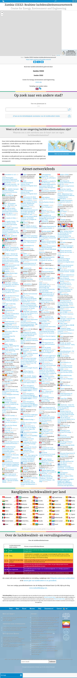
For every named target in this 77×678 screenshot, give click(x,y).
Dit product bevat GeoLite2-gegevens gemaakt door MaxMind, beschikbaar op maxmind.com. (45, 623)
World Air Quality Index (49, 597)
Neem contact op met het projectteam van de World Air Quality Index (15, 618)
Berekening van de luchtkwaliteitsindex (13, 638)
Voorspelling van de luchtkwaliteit (12, 640)
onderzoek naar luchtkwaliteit (14, 624)
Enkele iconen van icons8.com (39, 644)
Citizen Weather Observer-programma (41, 633)
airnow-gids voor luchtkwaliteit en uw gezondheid (40, 580)
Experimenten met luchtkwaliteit (12, 628)
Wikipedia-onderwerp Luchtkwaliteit (62, 578)
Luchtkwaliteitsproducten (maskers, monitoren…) (12, 642)
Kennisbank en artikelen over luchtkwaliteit (15, 627)
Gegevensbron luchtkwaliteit (10, 637)
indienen (52, 662)
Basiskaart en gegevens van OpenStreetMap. (43, 648)
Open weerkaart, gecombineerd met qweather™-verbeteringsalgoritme (44, 630)
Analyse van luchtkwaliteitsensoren (12, 630)
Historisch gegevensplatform (10, 646)
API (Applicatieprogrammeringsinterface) (14, 644)
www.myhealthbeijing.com (38, 588)
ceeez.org (38, 82)
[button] (2, 12)
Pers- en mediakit (7, 620)
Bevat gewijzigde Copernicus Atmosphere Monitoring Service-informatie (42, 637)
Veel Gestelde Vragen (11, 633)
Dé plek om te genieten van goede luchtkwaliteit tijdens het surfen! (44, 651)
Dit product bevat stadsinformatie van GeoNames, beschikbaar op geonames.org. (44, 626)
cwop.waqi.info (35, 635)
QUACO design (35, 654)
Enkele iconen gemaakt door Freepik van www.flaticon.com (42, 641)
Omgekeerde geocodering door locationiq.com (43, 646)
